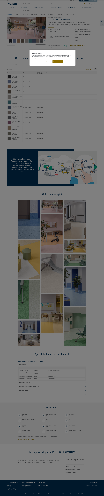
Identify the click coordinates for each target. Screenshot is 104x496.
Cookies (38, 57)
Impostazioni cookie (47, 61)
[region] (52, 58)
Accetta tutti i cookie (57, 61)
